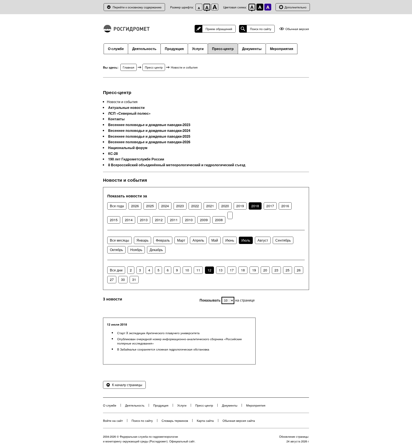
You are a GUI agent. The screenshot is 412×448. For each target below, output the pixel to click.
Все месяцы (119, 240)
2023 (180, 205)
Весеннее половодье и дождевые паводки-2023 (149, 124)
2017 (270, 205)
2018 (255, 205)
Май (214, 240)
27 (112, 279)
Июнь (229, 240)
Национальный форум (127, 147)
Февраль (163, 240)
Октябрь (116, 249)
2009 (204, 219)
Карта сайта (205, 420)
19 (254, 270)
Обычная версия (297, 29)
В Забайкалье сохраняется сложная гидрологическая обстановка (163, 349)
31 (134, 279)
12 (209, 270)
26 (299, 270)
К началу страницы (127, 384)
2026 (135, 205)
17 (232, 270)
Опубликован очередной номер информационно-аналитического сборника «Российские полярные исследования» (179, 341)
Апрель (198, 240)
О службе (116, 48)
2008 (219, 219)
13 (221, 270)
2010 (189, 219)
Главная (128, 67)
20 (265, 270)
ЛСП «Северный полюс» (129, 113)
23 (276, 270)
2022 (195, 205)
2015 (114, 219)
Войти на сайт (113, 420)
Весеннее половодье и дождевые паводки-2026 (149, 142)
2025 (150, 205)
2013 (144, 219)
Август (263, 240)
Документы (252, 48)
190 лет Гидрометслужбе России (136, 159)
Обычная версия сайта (239, 420)
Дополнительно (295, 7)
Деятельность (144, 48)
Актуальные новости (126, 107)
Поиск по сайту (260, 29)
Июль (245, 240)
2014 (129, 219)
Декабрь (156, 249)
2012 (159, 219)
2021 (210, 205)
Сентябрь (283, 240)
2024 (165, 205)
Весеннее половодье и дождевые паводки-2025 (149, 136)
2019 (240, 205)
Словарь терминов (175, 420)
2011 (174, 219)
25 (287, 270)
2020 (225, 205)
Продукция (174, 48)
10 (187, 270)
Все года (117, 205)
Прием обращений (219, 29)
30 (123, 279)
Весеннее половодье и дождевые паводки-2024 (149, 130)
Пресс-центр (223, 48)
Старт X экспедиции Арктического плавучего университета (158, 333)
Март (181, 240)
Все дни (116, 270)
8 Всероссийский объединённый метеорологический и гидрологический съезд (176, 165)
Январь (142, 240)
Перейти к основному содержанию (137, 7)
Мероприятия (281, 48)
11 (198, 270)
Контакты (116, 119)
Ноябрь (136, 249)
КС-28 (113, 153)
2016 (285, 205)
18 (243, 270)
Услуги (198, 48)
